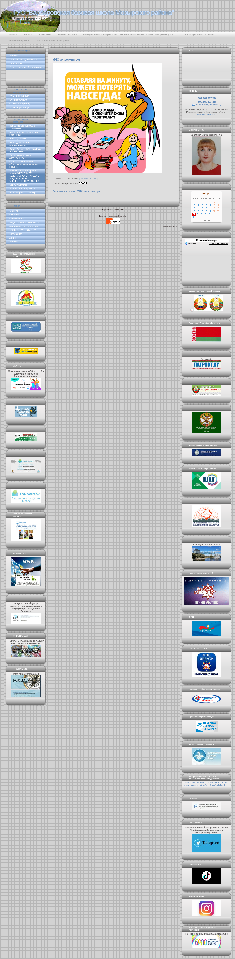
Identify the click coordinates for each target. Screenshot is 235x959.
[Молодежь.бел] (26, 585)
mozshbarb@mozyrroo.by (208, 104)
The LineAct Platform (170, 226)
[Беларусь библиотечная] (206, 560)
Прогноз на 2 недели (218, 243)
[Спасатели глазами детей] (206, 604)
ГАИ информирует (19, 99)
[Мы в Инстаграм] (206, 915)
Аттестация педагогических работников (23, 133)
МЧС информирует (21, 51)
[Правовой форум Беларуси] (207, 731)
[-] (26, 501)
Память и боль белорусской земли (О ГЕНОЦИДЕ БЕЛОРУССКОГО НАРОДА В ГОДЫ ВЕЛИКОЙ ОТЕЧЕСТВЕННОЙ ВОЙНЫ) (24, 175)
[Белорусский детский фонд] (206, 764)
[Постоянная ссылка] (88, 179)
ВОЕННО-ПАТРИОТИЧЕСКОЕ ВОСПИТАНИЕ (25, 150)
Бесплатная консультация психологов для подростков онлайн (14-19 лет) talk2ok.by (206, 784)
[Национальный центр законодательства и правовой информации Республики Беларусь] (26, 623)
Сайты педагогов (18, 185)
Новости (13, 55)
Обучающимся (16, 218)
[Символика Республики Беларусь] (206, 310)
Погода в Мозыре (206, 240)
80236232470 (207, 98)
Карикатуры (15, 63)
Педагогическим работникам (20, 120)
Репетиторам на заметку (22, 192)
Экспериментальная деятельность (20, 156)
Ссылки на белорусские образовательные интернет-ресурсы (24, 164)
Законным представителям (23, 226)
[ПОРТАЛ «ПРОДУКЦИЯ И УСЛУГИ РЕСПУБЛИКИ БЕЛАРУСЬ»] (26, 656)
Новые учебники (17, 138)
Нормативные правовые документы (22, 127)
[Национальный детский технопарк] (206, 703)
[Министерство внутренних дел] (206, 455)
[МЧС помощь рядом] (206, 676)
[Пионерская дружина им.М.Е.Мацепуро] (206, 947)
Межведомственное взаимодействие (22, 91)
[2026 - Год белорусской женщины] (26, 272)
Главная (16, 206)
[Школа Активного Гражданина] (206, 488)
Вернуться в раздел (77, 191)
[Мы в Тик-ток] (206, 883)
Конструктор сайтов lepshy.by (113, 216)
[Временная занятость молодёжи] (26, 540)
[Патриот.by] (206, 368)
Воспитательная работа (22, 188)
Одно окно (14, 214)
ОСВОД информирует (20, 103)
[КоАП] (206, 635)
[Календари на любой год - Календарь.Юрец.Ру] (206, 222)
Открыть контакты (206, 114)
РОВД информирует (19, 107)
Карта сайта (15, 234)
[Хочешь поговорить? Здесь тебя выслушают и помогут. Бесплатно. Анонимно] (26, 389)
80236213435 (207, 101)
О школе (13, 211)
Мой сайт (119, 210)
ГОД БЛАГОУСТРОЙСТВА (22, 230)
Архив (12, 238)
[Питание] (206, 809)
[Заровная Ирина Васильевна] (206, 174)
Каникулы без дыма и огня (23, 59)
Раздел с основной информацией (27, 67)
